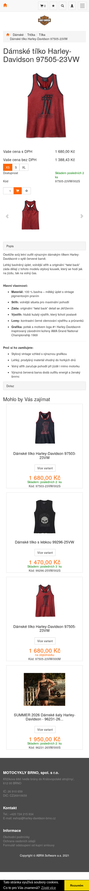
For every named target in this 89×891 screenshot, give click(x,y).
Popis (10, 246)
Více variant (45, 468)
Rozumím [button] (76, 885)
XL (24, 167)
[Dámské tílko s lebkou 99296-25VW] (44, 516)
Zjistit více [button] (48, 888)
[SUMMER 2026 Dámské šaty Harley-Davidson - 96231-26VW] (44, 689)
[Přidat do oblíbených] (27, 190)
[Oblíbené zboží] (53, 6)
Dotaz (10, 386)
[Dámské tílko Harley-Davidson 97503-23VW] (44, 427)
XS (8, 167)
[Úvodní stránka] (7, 35)
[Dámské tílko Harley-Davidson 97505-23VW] (44, 601)
